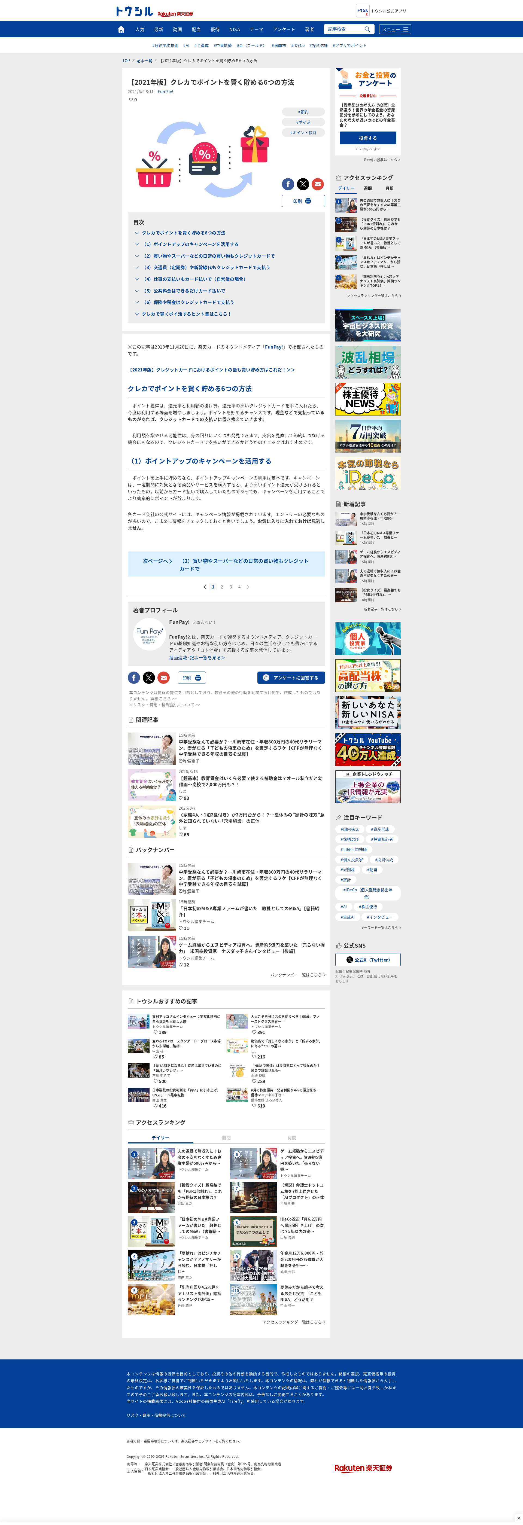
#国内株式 (350, 829)
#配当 (372, 869)
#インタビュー (380, 917)
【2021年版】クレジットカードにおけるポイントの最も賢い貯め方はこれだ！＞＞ (212, 369)
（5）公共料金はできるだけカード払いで (184, 290)
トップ (121, 29)
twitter (303, 184)
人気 (139, 29)
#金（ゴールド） (252, 45)
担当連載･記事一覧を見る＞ (197, 657)
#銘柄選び (350, 839)
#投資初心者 (382, 839)
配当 (196, 29)
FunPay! (166, 91)
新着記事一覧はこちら (381, 609)
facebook (288, 184)
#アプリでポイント (350, 45)
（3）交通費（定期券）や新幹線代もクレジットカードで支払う (206, 267)
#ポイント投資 (303, 132)
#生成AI (348, 917)
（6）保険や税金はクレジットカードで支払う (188, 302)
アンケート (284, 29)
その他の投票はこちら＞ (382, 159)
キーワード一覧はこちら (379, 927)
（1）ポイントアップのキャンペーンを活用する (190, 244)
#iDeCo (298, 45)
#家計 (346, 879)
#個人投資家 (352, 859)
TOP (126, 60)
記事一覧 (144, 60)
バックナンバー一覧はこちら (296, 974)
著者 (309, 29)
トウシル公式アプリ (389, 10)
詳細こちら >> (164, 698)
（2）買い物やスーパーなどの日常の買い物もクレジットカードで (208, 255)
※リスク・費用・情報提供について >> (164, 704)
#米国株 (279, 45)
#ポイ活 (303, 122)
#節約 (303, 111)
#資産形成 (380, 829)
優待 (215, 29)
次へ (248, 587)
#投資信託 (319, 45)
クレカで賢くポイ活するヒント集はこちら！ (187, 313)
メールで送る (318, 184)
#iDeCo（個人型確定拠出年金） (368, 893)
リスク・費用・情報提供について (156, 1415)
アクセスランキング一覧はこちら (292, 1322)
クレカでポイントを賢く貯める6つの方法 (184, 232)
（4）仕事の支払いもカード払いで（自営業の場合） (195, 279)
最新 (158, 29)
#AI (186, 45)
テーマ (256, 29)
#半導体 (201, 45)
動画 (177, 29)
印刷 (297, 201)
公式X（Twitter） (374, 959)
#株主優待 (368, 906)
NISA (234, 29)
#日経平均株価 (165, 45)
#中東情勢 (223, 45)
